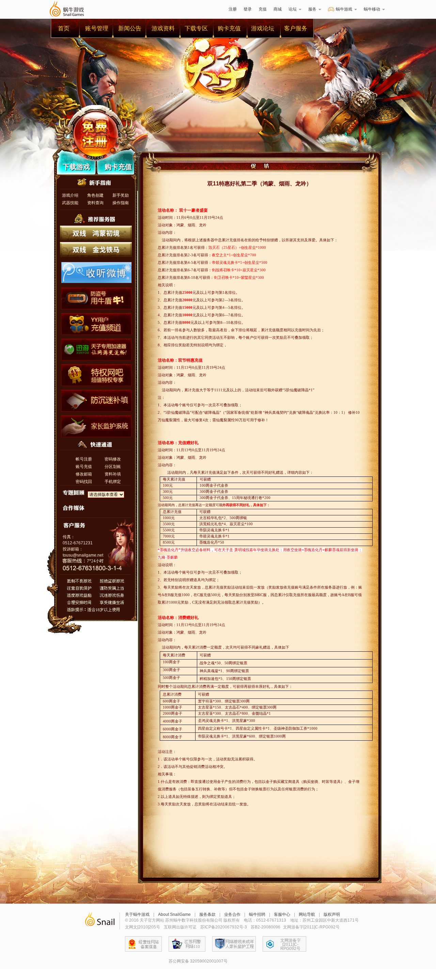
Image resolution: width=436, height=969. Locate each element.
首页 (63, 28)
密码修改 (113, 459)
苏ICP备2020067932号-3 (223, 927)
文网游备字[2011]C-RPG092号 (290, 944)
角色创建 (95, 195)
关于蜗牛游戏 (137, 914)
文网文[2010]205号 (142, 927)
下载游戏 (76, 166)
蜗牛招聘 (257, 914)
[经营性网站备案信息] (143, 944)
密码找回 (84, 481)
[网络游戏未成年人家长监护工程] (234, 944)
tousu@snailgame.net (83, 555)
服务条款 (207, 914)
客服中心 (282, 914)
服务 (312, 9)
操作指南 (120, 202)
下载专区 (196, 28)
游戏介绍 (70, 195)
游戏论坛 (262, 28)
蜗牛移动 (372, 9)
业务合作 (232, 914)
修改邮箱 (84, 474)
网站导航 (307, 914)
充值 (263, 9)
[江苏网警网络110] (187, 944)
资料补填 (113, 474)
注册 (233, 9)
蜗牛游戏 (66, 9)
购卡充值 (229, 28)
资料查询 (95, 202)
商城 (278, 9)
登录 (248, 9)
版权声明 (332, 914)
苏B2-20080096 (265, 927)
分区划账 (113, 466)
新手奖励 (120, 195)
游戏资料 (163, 28)
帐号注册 (84, 459)
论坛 (293, 9)
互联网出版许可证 (180, 927)
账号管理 (96, 28)
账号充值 (84, 466)
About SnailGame (174, 914)
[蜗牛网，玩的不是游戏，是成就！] (99, 920)
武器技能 (70, 202)
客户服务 (295, 28)
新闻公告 (129, 28)
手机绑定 (113, 481)
